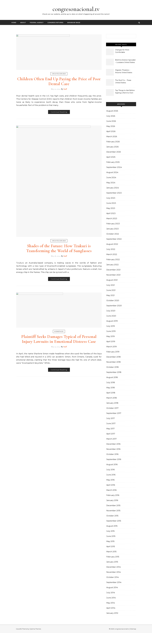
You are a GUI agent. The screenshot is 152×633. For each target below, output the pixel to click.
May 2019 (110, 336)
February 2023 (113, 224)
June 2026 (111, 121)
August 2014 (112, 587)
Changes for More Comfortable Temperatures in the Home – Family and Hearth (123, 51)
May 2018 (110, 388)
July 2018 (110, 382)
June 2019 (111, 331)
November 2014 (113, 572)
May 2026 (110, 126)
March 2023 (111, 218)
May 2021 (110, 295)
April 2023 (111, 213)
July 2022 (110, 249)
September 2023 (114, 193)
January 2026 (112, 147)
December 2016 (113, 444)
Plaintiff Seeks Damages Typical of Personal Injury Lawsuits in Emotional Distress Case (59, 339)
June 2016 (110, 475)
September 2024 (114, 167)
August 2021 (112, 280)
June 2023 (111, 203)
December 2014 (113, 567)
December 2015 (113, 505)
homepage (59, 331)
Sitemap (133, 629)
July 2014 (110, 593)
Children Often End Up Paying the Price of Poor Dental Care (59, 81)
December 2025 (113, 152)
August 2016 (112, 464)
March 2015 (111, 552)
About (23, 23)
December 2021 (113, 270)
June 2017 (111, 423)
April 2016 (110, 485)
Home (13, 23)
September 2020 (114, 306)
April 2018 (110, 393)
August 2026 (112, 111)
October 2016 (112, 454)
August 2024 (112, 172)
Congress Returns (55, 23)
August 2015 (112, 526)
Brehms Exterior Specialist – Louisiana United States (125, 61)
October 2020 (112, 300)
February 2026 (113, 142)
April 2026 (110, 131)
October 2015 (112, 516)
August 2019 (112, 321)
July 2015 (110, 531)
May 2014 (110, 603)
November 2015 (113, 511)
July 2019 (110, 326)
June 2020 (111, 316)
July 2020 (110, 311)
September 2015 (113, 521)
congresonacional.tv (76, 9)
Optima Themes (35, 629)
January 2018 (112, 403)
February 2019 (112, 352)
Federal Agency (37, 23)
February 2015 (112, 557)
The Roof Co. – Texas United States (123, 81)
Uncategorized (59, 74)
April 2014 (110, 608)
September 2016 (113, 459)
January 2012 (112, 613)
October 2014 (112, 577)
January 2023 (112, 229)
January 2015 (112, 562)
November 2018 (113, 362)
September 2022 (114, 239)
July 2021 (110, 285)
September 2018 (113, 372)
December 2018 (113, 357)
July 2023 (110, 198)
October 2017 (112, 408)
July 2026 (110, 116)
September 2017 (113, 413)
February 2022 (113, 259)
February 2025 (113, 162)
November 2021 (113, 275)
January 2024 (112, 188)
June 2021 (111, 290)
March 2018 (111, 398)
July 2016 (110, 470)
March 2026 (111, 136)
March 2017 (111, 439)
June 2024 (111, 177)
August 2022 (112, 244)
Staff (65, 89)
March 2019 (111, 347)
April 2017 (110, 434)
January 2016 (112, 500)
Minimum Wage (73, 23)
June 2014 (111, 598)
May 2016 (110, 480)
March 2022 (111, 254)
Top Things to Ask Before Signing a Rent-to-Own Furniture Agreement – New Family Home (125, 91)
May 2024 (110, 183)
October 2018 (112, 367)
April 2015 (110, 546)
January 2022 (112, 265)
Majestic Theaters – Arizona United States (123, 71)
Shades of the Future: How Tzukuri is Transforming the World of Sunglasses (59, 248)
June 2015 (110, 536)
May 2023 (110, 208)
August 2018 (112, 377)
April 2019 (110, 341)
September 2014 (113, 582)
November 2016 (113, 449)
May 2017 (110, 429)
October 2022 (112, 234)
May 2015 (110, 541)
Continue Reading (59, 112)
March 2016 (111, 490)
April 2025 (110, 157)
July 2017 (110, 418)
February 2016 (112, 495)
